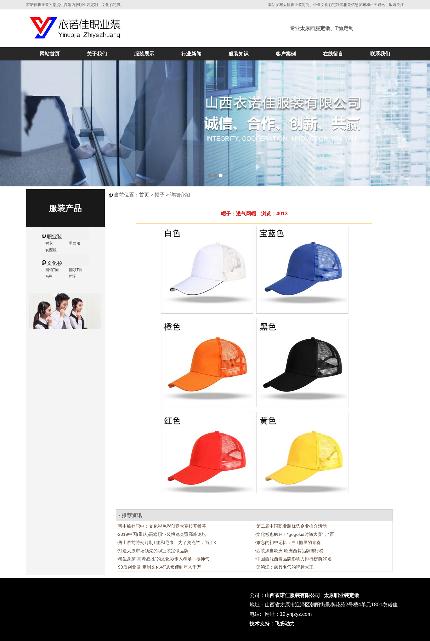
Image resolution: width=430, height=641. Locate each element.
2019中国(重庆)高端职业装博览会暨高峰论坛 (162, 534)
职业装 (54, 236)
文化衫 (54, 263)
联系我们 (380, 53)
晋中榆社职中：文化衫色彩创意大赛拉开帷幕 (162, 526)
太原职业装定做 (341, 595)
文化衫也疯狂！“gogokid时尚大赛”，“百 (295, 534)
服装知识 (239, 53)
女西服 (50, 250)
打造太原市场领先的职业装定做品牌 (153, 550)
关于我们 (97, 53)
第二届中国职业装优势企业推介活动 (291, 526)
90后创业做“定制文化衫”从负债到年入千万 (159, 567)
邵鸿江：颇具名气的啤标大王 (285, 567)
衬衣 (48, 243)
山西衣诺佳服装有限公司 (292, 595)
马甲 (48, 276)
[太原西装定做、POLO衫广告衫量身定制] (215, 123)
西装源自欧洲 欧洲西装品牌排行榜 (290, 550)
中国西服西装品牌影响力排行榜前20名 (294, 558)
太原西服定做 (315, 28)
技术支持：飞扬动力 (272, 623)
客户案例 (286, 53)
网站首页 (50, 53)
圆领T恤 (51, 270)
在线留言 (333, 53)
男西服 (74, 243)
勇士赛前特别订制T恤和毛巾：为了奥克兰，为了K (167, 542)
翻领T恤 (75, 270)
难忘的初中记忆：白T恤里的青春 (288, 542)
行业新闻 (191, 53)
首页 (144, 194)
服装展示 (144, 53)
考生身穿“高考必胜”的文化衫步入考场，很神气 (163, 558)
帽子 (72, 276)
